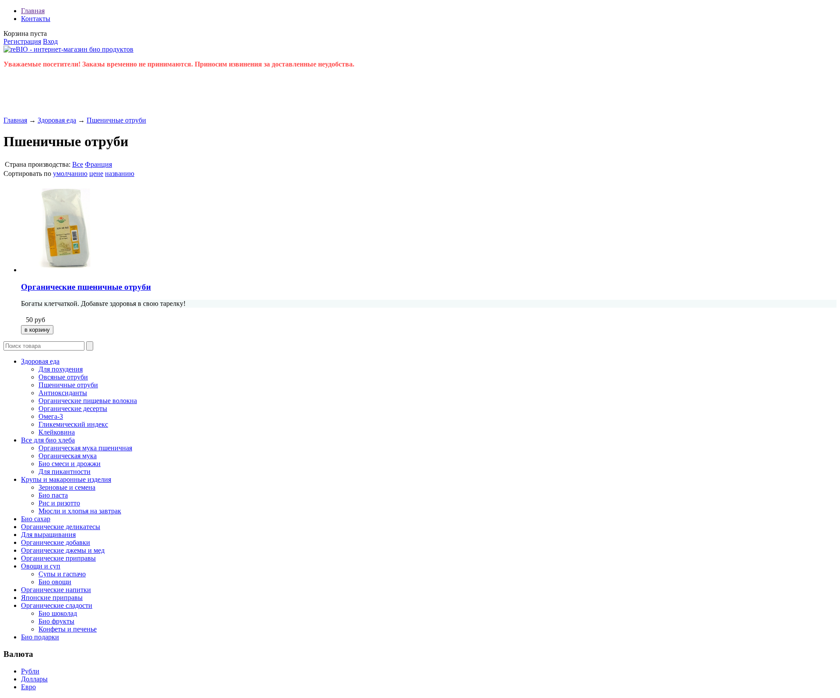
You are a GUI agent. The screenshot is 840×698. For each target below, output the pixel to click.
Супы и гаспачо (62, 574)
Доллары (34, 679)
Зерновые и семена (66, 487)
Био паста (53, 495)
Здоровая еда (57, 120)
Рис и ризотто (59, 503)
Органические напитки (56, 589)
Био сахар (35, 519)
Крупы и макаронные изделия (66, 479)
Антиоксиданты (62, 392)
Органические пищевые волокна (87, 400)
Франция (98, 164)
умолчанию (70, 173)
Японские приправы (52, 597)
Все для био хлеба (48, 440)
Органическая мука (67, 455)
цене (96, 173)
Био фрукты (56, 621)
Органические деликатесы (60, 526)
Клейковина (56, 432)
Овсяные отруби (63, 377)
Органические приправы (58, 558)
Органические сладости (56, 605)
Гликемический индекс (73, 424)
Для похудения (60, 369)
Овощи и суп (40, 566)
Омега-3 (50, 416)
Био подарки (40, 637)
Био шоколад (57, 613)
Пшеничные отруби (116, 120)
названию (119, 173)
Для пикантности (64, 471)
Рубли (30, 671)
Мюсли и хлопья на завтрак (79, 511)
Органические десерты (72, 408)
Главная (33, 10)
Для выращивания (48, 534)
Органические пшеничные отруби (86, 286)
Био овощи (54, 582)
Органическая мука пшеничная (85, 448)
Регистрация (22, 41)
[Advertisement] (163, 95)
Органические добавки (55, 542)
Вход (50, 41)
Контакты (35, 18)
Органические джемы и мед (63, 550)
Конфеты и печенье (67, 629)
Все (77, 164)
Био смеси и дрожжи (69, 463)
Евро (28, 687)
